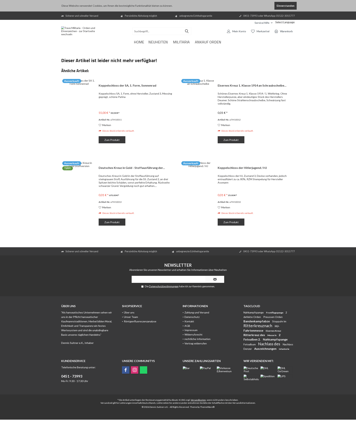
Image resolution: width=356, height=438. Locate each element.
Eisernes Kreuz (273, 330)
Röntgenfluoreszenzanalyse (140, 321)
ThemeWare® (207, 407)
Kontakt (189, 321)
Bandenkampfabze (256, 321)
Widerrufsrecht (193, 334)
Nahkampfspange (253, 312)
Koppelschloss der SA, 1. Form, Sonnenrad (127, 85)
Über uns (129, 312)
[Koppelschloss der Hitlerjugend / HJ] (198, 196)
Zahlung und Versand (196, 312)
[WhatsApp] (143, 370)
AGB (187, 325)
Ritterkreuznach (258, 325)
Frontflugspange (275, 312)
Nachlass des (269, 343)
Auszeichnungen (265, 348)
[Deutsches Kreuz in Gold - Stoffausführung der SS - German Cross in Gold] (79, 196)
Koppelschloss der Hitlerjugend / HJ (242, 167)
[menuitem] (249, 22)
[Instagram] (134, 370)
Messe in (272, 335)
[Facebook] (125, 370)
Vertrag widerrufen (195, 343)
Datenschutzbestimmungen (164, 286)
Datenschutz (192, 316)
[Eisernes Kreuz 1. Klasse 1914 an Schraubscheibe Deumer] (198, 114)
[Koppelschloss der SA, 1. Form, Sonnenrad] (79, 114)
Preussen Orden (273, 316)
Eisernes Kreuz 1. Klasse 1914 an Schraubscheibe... (252, 85)
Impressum (190, 330)
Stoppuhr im (279, 321)
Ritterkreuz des (254, 335)
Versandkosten (198, 400)
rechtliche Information (197, 339)
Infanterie (284, 349)
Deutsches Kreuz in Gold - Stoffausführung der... (132, 167)
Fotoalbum (249, 344)
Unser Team (131, 316)
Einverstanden (285, 5)
